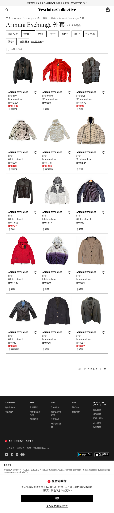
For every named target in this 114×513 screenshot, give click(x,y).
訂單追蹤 (34, 407)
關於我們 (97, 409)
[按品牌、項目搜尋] (6, 9)
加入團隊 (97, 422)
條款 (29, 447)
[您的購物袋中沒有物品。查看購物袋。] (108, 9)
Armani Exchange (24, 18)
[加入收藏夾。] (36, 92)
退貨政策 (34, 419)
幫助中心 (76, 407)
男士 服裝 (42, 18)
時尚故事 (97, 427)
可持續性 (97, 414)
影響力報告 (98, 418)
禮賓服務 (9, 411)
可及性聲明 (9, 448)
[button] (108, 9)
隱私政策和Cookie (41, 447)
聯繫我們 (76, 411)
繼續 (57, 498)
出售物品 (55, 419)
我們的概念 (10, 407)
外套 (53, 18)
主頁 (8, 18)
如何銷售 (55, 407)
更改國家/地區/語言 (57, 506)
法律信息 (20, 447)
